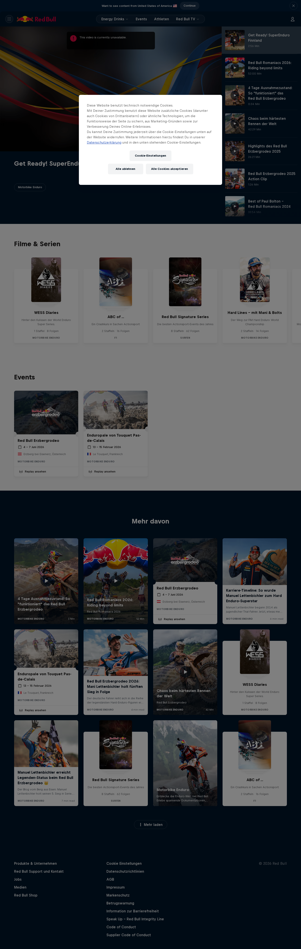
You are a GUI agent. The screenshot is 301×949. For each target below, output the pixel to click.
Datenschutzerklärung (104, 142)
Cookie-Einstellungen (150, 155)
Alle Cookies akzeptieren (169, 169)
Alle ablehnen (125, 169)
